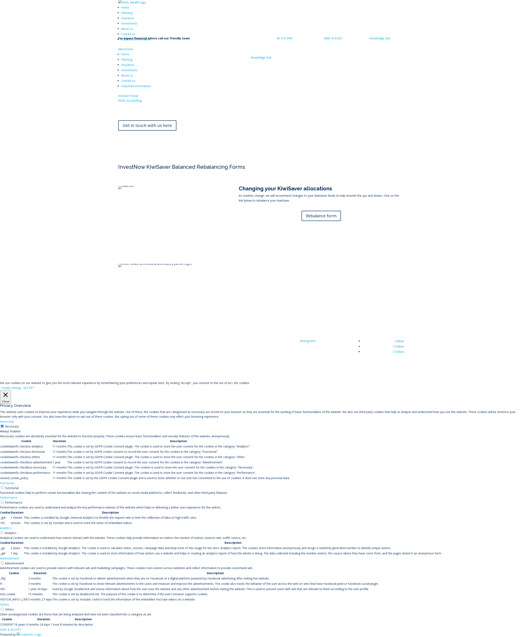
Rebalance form (321, 216)
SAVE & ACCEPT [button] (10, 629)
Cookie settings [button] (11, 388)
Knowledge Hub (379, 38)
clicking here (308, 341)
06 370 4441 (285, 38)
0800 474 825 (332, 38)
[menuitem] (125, 7)
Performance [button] (8, 497)
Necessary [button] (7, 421)
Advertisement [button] (9, 558)
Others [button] (4, 604)
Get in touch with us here (147, 125)
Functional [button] (7, 483)
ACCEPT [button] (28, 388)
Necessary (12, 426)
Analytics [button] (6, 528)
